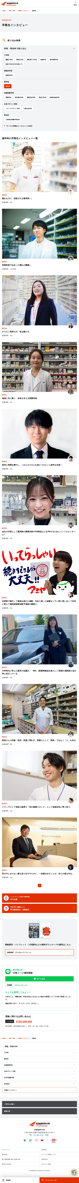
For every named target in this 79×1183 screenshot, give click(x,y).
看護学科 (8, 97)
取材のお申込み (6, 1164)
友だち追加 (41, 979)
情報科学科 (9, 75)
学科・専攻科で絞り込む (15, 48)
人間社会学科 (27, 108)
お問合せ (44, 1149)
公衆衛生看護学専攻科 (13, 119)
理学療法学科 (19, 97)
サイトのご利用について (49, 1154)
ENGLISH (45, 1159)
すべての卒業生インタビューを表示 (19, 126)
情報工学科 (19, 59)
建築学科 (43, 59)
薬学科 (8, 86)
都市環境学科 (54, 59)
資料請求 (4, 1154)
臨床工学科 (42, 97)
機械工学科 (9, 59)
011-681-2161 (39, 1135)
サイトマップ (6, 1149)
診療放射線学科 (55, 97)
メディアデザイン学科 (13, 108)
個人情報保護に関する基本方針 (11, 1159)
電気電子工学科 (32, 59)
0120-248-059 (24, 1021)
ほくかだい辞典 (46, 1164)
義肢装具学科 (31, 97)
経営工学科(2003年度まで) (14, 64)
